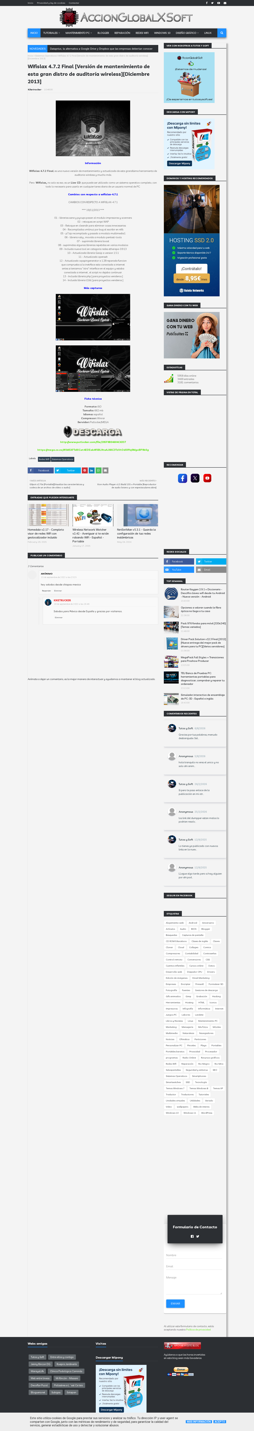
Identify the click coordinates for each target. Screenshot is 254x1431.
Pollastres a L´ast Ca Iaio (68, 1385)
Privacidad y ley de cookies (51, 2)
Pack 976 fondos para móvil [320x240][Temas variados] (203, 625)
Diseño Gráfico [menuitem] (186, 33)
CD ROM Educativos (176, 941)
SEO (215, 1070)
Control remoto (174, 959)
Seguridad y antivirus (197, 1070)
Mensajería (187, 1027)
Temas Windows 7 (175, 1088)
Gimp (188, 996)
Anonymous (186, 756)
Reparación (187, 1063)
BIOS (193, 928)
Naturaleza (188, 1033)
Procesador (211, 1051)
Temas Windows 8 (198, 1088)
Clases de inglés (200, 941)
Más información (199, 1421)
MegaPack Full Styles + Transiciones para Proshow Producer (202, 659)
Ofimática (184, 1039)
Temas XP (218, 1088)
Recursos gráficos (210, 1057)
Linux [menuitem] (207, 33)
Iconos (213, 1002)
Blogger (205, 928)
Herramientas (173, 1002)
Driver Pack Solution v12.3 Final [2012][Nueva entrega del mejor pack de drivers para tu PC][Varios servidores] (203, 642)
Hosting (189, 1002)
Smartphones (199, 1076)
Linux (190, 1020)
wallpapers (182, 1106)
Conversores (194, 959)
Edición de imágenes (176, 978)
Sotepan (71, 1392)
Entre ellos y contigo (62, 1357)
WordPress (206, 1112)
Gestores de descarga (206, 990)
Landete (199, 1014)
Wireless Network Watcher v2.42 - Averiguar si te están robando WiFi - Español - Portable (91, 535)
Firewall (199, 984)
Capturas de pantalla (192, 935)
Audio (183, 928)
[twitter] (212, 3)
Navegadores (206, 1033)
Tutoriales (204, 1094)
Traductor (171, 1094)
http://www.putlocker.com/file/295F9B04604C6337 (93, 442)
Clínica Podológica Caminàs (66, 1371)
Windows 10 (172, 1112)
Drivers (211, 971)
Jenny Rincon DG (40, 1364)
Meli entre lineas (40, 1378)
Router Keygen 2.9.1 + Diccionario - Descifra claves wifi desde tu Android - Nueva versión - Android (203, 593)
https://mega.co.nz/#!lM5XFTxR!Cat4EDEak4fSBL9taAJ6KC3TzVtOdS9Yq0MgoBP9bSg (93, 449)
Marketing (171, 1027)
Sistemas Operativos (45, 55)
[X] (195, 483)
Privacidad (194, 1051)
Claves (216, 941)
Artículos (170, 928)
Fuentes (186, 990)
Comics (207, 947)
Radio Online (189, 1057)
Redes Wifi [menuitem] (142, 33)
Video (169, 1106)
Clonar (169, 947)
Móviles (217, 1027)
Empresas (171, 984)
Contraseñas (209, 953)
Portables (216, 1045)
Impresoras (172, 1008)
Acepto (220, 1421)
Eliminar (58, 591)
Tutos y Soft (186, 728)
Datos (211, 965)
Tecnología (201, 1082)
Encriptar (185, 984)
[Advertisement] (93, 715)
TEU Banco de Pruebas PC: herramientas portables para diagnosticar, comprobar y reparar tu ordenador (203, 678)
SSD (188, 1082)
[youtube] (218, 3)
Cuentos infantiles (175, 965)
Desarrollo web (174, 971)
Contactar (74, 2)
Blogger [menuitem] (103, 33)
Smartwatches (173, 1082)
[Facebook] (183, 483)
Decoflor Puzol (39, 1385)
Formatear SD (216, 984)
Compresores (173, 953)
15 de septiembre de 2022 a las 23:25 (59, 577)
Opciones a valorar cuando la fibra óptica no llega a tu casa (201, 609)
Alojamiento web (175, 922)
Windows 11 (190, 1112)
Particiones (200, 1039)
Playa (203, 1045)
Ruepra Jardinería (67, 1364)
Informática (204, 1008)
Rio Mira (219, 1063)
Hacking (216, 996)
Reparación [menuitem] (122, 33)
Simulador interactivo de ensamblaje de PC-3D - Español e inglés (203, 696)
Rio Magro (204, 1063)
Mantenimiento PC (208, 1020)
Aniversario (208, 922)
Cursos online (196, 965)
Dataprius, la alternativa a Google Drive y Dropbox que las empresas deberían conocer (101, 48)
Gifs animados (173, 996)
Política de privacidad (198, 1329)
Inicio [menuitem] (34, 33)
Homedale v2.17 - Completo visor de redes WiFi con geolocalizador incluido (46, 533)
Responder (46, 591)
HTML (201, 1002)
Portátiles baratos (175, 1051)
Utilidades (195, 1100)
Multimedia (172, 1033)
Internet (219, 1008)
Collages (193, 947)
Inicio (30, 2)
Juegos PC (171, 1014)
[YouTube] (207, 483)
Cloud (181, 947)
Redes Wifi (44, 459)
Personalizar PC (174, 1045)
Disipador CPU (194, 971)
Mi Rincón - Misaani (67, 1378)
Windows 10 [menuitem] (162, 33)
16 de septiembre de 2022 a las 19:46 (71, 604)
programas (172, 1057)
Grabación (201, 996)
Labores (186, 1014)
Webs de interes (201, 1106)
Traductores (187, 1094)
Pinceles (191, 1045)
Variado (209, 1100)
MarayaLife (37, 1371)
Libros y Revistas (174, 1020)
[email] (224, 3)
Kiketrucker (34, 89)
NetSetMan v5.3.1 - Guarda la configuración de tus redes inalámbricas (136, 533)
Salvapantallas (173, 1070)
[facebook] (206, 3)
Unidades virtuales (175, 1100)
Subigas (56, 1392)
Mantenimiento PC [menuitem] (78, 33)
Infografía (188, 1008)
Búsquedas (171, 935)
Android (193, 922)
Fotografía (171, 990)
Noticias (170, 1039)
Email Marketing (201, 978)
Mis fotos (203, 1027)
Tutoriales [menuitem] (50, 33)
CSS (208, 959)
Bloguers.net (38, 1392)
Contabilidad (191, 953)
